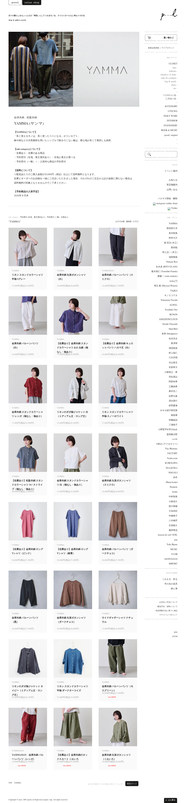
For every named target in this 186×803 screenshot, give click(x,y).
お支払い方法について (168, 602)
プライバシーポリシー (168, 614)
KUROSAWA (171, 462)
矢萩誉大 (173, 367)
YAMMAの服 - (170, 95)
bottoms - (173, 71)
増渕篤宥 (173, 348)
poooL (29, 799)
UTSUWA (172, 111)
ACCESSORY (171, 106)
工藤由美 (173, 386)
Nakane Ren (171, 261)
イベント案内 (170, 170)
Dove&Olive (171, 467)
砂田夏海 (173, 405)
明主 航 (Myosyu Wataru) (165, 285)
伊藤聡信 (173, 419)
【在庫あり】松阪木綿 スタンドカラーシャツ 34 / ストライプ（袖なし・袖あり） (27, 485)
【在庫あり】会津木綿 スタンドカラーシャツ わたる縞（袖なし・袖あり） (72, 347)
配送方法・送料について (167, 606)
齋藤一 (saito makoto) (167, 276)
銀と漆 (174, 588)
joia (175, 539)
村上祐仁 (173, 352)
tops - (175, 67)
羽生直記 (173, 376)
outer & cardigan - (169, 77)
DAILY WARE (170, 115)
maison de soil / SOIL (167, 534)
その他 (174, 554)
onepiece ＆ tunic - (168, 74)
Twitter (174, 208)
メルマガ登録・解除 (167, 198)
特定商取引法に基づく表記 (166, 610)
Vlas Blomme (171, 448)
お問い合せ (172, 189)
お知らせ (173, 179)
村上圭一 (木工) (169, 252)
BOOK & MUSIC (169, 130)
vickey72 (173, 280)
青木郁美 (173, 233)
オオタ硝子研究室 (168, 410)
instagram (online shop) (166, 203)
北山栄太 (173, 362)
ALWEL (173, 304)
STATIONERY (170, 125)
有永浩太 (173, 338)
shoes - (174, 84)
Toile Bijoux (172, 544)
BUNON (173, 314)
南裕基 (174, 415)
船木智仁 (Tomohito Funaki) (164, 271)
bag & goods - (171, 81)
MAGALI (173, 472)
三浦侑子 (173, 424)
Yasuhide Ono (171, 309)
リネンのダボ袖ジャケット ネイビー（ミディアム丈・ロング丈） (27, 690)
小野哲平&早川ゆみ (167, 429)
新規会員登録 (153, 47)
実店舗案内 (172, 184)
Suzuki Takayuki (169, 323)
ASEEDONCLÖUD (168, 319)
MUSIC (173, 549)
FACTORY (172, 453)
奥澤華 (174, 343)
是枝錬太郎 (172, 434)
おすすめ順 (120, 221)
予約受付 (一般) (53, 217)
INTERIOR (172, 120)
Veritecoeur (172, 458)
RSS (175, 632)
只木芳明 (173, 357)
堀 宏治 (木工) (170, 242)
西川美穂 (173, 506)
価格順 (129, 221)
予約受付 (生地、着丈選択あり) (32, 217)
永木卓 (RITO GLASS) (166, 266)
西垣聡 (174, 247)
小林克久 (173, 501)
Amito (174, 491)
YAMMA (17, 782)
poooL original (170, 135)
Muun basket (171, 482)
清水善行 (173, 400)
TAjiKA (173, 290)
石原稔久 (173, 525)
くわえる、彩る (169, 579)
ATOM (174, 636)
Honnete (173, 486)
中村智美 (173, 496)
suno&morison (170, 558)
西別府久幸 (172, 228)
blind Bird (173, 328)
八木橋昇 (173, 520)
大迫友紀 (173, 510)
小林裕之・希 (170, 372)
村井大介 (173, 237)
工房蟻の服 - (171, 98)
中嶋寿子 (173, 515)
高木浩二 (173, 391)
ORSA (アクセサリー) (166, 443)
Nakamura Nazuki (169, 300)
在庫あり (64, 217)
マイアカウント (167, 47)
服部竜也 (173, 530)
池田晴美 (173, 257)
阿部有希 (173, 381)
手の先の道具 (170, 583)
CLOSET (173, 63)
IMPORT (173, 563)
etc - (175, 88)
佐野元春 (173, 396)
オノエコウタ (170, 295)
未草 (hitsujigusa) (169, 333)
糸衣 (175, 477)
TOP (10, 782)
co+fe (174, 439)
